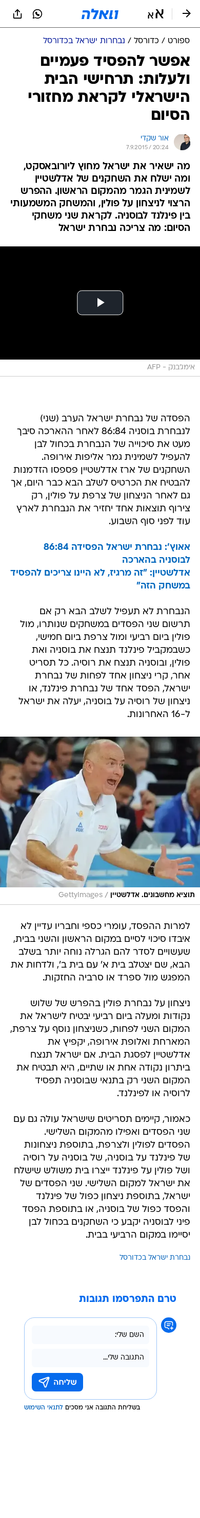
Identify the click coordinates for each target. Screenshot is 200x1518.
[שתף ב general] (17, 14)
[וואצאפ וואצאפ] (37, 14)
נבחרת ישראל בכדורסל (154, 1258)
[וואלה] (100, 14)
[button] (156, 14)
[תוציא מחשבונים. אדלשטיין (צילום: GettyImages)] (100, 820)
